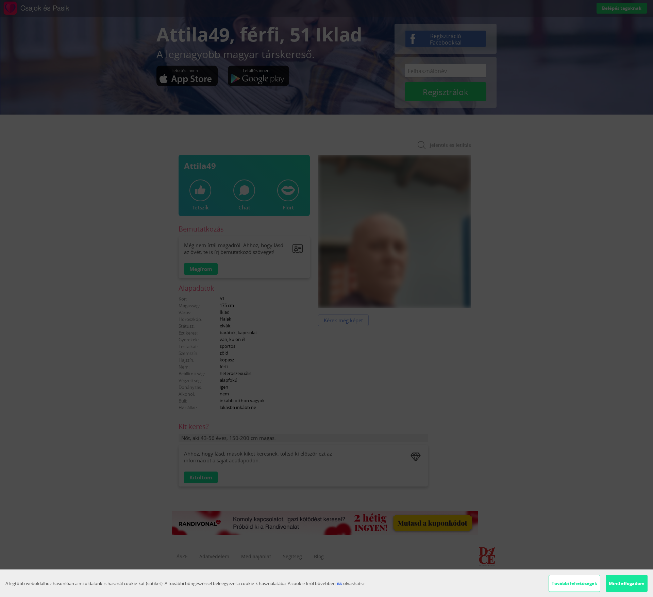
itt (339, 583)
